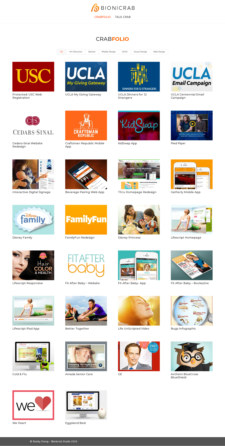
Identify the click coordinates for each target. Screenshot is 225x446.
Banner (92, 51)
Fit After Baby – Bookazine (190, 283)
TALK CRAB (123, 17)
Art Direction (75, 51)
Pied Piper (178, 143)
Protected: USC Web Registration (27, 96)
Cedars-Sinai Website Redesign (27, 145)
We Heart (19, 423)
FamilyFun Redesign (80, 237)
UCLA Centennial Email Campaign (187, 96)
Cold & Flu (19, 374)
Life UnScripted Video (133, 328)
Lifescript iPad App (25, 328)
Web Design (159, 51)
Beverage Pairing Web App (84, 192)
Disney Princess (129, 237)
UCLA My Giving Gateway (83, 94)
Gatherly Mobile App (186, 192)
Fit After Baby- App (132, 283)
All (61, 51)
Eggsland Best (75, 423)
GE (120, 374)
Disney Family (22, 237)
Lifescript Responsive (27, 283)
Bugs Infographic (183, 328)
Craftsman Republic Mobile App (84, 145)
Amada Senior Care (79, 374)
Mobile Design (109, 51)
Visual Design (140, 51)
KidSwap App (127, 143)
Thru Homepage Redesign (137, 192)
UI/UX (125, 51)
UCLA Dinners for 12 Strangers (132, 96)
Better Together (77, 328)
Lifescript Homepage (186, 237)
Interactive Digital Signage (31, 192)
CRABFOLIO (102, 17)
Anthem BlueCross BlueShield (184, 376)
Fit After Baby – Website (82, 283)
